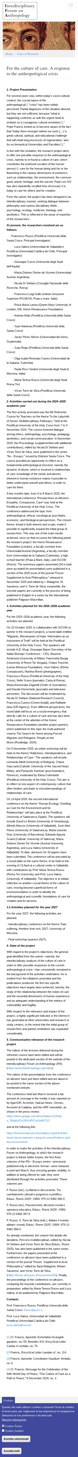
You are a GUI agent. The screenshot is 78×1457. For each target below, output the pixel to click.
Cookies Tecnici (13, 1426)
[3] (61, 144)
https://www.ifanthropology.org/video (30, 1068)
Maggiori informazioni (14, 1419)
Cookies (8, 1400)
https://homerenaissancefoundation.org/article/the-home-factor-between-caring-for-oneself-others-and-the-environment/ (39, 1138)
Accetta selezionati (16, 1438)
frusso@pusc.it (33, 1310)
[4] (16, 168)
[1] (26, 104)
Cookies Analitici (14, 1431)
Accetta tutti (12, 1450)
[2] (61, 122)
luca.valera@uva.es (19, 1325)
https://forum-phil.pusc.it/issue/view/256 (32, 1275)
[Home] (18, 10)
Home (9, 54)
